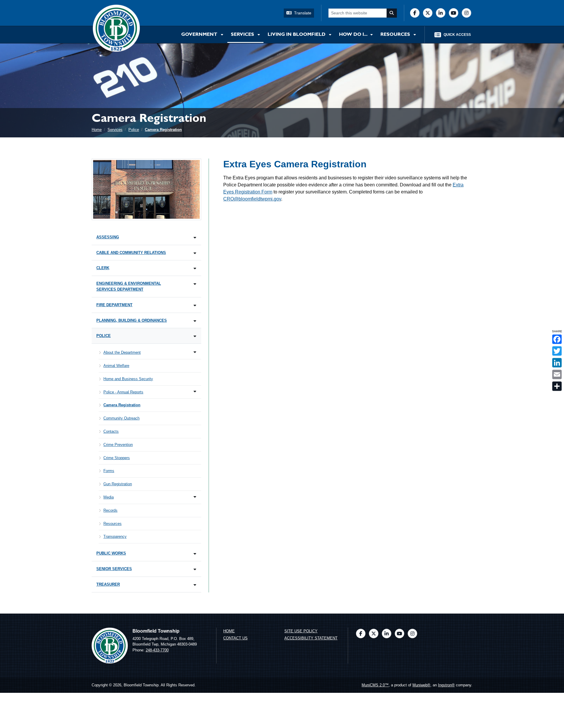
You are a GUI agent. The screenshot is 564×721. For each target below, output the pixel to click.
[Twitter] (427, 13)
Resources (395, 34)
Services (243, 34)
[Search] (392, 13)
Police (133, 129)
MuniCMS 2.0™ (375, 685)
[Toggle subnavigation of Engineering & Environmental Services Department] (195, 284)
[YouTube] (453, 13)
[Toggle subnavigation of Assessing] (195, 237)
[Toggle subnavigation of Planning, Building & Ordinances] (195, 321)
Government (200, 34)
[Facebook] (414, 13)
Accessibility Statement (311, 638)
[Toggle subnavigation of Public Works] (195, 553)
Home (97, 129)
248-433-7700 (157, 650)
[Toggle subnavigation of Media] (195, 496)
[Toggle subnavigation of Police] (195, 336)
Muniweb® (421, 685)
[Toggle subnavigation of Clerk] (195, 268)
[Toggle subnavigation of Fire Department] (195, 305)
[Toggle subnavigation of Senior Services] (195, 569)
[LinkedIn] (440, 13)
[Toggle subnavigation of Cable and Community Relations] (195, 253)
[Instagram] (466, 13)
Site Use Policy (301, 631)
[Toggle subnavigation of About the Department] (195, 352)
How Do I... (353, 34)
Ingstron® (446, 685)
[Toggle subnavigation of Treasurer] (195, 584)
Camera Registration (163, 129)
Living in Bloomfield (297, 34)
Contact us (235, 638)
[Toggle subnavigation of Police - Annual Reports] (195, 391)
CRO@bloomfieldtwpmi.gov (252, 198)
